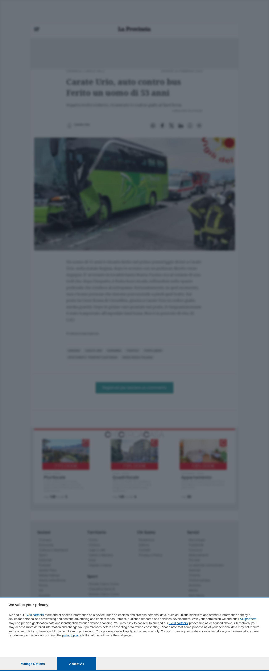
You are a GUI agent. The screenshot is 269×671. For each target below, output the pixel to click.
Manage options (33, 664)
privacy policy (71, 635)
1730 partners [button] (34, 615)
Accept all (76, 664)
